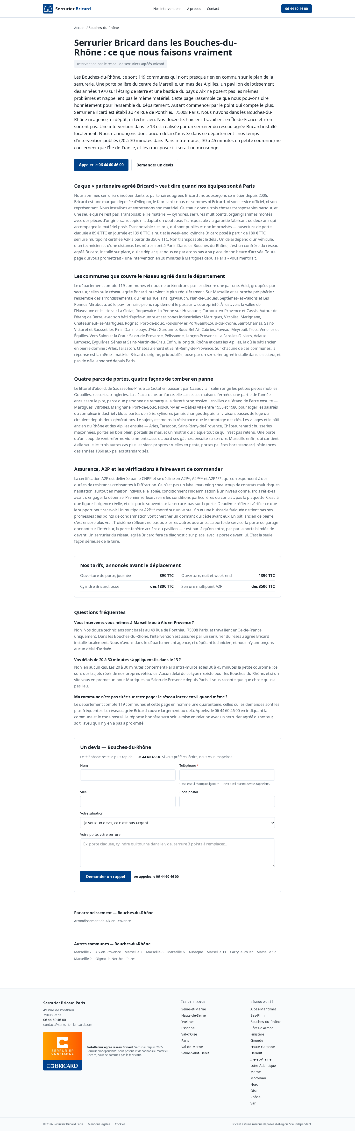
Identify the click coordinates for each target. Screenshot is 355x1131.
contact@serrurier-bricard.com (67, 1024)
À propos (194, 8)
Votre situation (91, 813)
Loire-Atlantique (263, 1065)
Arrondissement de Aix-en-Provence (102, 921)
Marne (255, 1071)
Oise (253, 1090)
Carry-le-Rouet (241, 952)
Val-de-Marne (192, 1046)
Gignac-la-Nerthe (109, 958)
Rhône (255, 1097)
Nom (84, 765)
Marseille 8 (154, 952)
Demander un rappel (105, 876)
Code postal (188, 792)
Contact (213, 8)
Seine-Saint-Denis (195, 1053)
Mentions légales (99, 1124)
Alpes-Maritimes (263, 1009)
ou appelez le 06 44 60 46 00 (156, 876)
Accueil (79, 27)
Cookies (120, 1124)
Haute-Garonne (262, 1046)
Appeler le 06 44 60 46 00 (101, 164)
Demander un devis (154, 165)
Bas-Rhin (257, 1015)
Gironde (256, 1040)
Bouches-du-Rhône (265, 1021)
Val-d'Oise (189, 1034)
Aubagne (196, 952)
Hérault (256, 1053)
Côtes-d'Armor (261, 1028)
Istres (131, 958)
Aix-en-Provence (108, 952)
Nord (254, 1084)
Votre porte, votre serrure (100, 834)
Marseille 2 (133, 952)
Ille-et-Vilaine (260, 1059)
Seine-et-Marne (193, 1009)
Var (253, 1103)
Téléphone (189, 765)
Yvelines (187, 1021)
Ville (83, 792)
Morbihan (258, 1078)
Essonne (188, 1028)
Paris (185, 1040)
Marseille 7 (83, 952)
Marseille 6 (176, 952)
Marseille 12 (266, 952)
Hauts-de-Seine (193, 1015)
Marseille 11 (216, 952)
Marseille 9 (83, 958)
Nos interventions (167, 8)
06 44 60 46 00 (296, 8)
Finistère (257, 1034)
